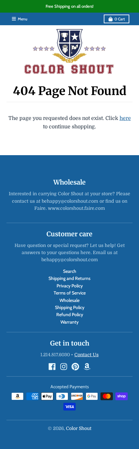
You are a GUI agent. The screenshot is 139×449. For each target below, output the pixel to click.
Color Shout (78, 428)
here (125, 118)
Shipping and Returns (69, 278)
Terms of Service (70, 293)
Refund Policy (69, 314)
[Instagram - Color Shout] (64, 366)
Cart (119, 18)
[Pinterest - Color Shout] (75, 366)
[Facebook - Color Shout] (52, 366)
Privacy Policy (70, 286)
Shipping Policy (69, 307)
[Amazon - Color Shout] (87, 366)
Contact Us (86, 354)
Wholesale (69, 300)
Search (69, 271)
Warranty (69, 322)
